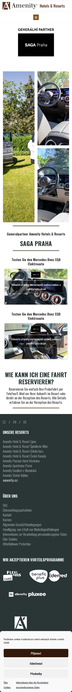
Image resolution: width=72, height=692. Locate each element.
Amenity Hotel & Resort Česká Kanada (24, 456)
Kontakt (7, 514)
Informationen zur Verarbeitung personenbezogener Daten (35, 534)
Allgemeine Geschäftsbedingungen (22, 524)
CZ (4, 422)
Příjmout (36, 653)
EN (14, 422)
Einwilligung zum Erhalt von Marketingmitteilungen (31, 529)
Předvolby (36, 674)
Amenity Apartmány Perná (17, 465)
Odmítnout (36, 663)
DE (25, 422)
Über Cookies (10, 539)
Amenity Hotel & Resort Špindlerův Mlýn (25, 446)
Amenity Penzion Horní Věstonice (21, 460)
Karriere (7, 519)
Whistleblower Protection (17, 543)
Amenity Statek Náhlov (15, 475)
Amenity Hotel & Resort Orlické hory (23, 451)
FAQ (5, 505)
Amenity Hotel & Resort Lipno (19, 441)
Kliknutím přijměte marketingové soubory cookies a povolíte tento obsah (36, 287)
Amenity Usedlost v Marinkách (19, 470)
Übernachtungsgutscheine (17, 510)
